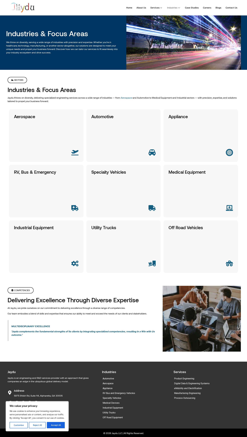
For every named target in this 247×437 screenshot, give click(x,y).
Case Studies (192, 7)
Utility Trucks (109, 412)
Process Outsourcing (184, 398)
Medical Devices (111, 403)
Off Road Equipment (113, 417)
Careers (207, 7)
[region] (37, 416)
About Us (141, 7)
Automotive (108, 378)
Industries (172, 7)
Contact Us (231, 7)
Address (19, 390)
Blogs (218, 7)
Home (129, 7)
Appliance (107, 388)
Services (155, 7)
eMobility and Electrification (188, 388)
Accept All (56, 425)
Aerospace (126, 97)
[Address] (10, 393)
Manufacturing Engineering (187, 393)
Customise (19, 425)
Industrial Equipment (113, 407)
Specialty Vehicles (112, 398)
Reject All (37, 425)
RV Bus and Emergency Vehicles (119, 393)
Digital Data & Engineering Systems (192, 383)
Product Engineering (184, 378)
